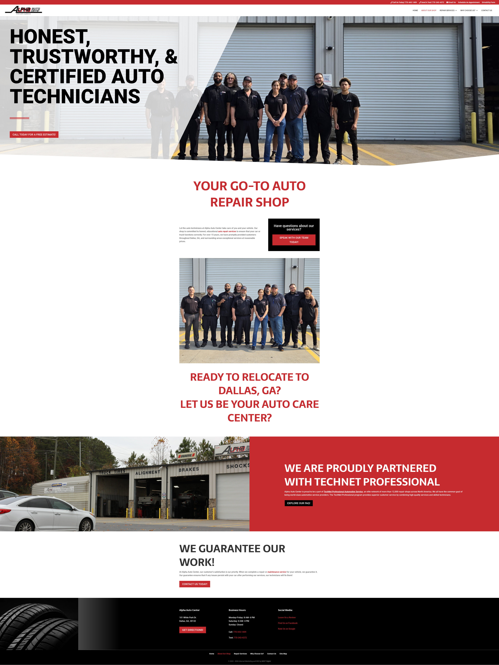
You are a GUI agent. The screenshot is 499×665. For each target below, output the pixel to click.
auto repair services (227, 231)
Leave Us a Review (287, 617)
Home (415, 10)
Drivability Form (488, 2)
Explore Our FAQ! (298, 503)
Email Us (452, 2)
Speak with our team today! (294, 240)
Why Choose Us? (467, 10)
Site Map (283, 654)
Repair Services (447, 10)
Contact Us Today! (194, 584)
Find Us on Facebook (287, 623)
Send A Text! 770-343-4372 (432, 2)
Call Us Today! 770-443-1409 (404, 2)
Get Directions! (192, 629)
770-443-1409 (239, 632)
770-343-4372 (240, 637)
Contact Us (486, 10)
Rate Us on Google (286, 629)
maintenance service (277, 572)
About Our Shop (428, 10)
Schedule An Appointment (469, 2)
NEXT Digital (266, 661)
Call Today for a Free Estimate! (34, 134)
